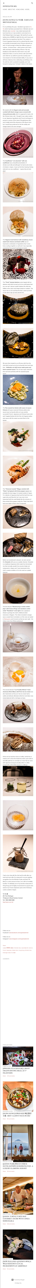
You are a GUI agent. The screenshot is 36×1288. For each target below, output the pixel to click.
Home (5, 9)
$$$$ (11, 948)
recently (13, 31)
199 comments (10, 1118)
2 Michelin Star (17, 948)
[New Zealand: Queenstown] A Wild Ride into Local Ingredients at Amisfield (17, 1263)
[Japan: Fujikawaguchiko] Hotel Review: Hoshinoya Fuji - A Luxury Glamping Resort (18, 1166)
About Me (11, 9)
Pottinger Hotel (7, 952)
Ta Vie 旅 (13, 952)
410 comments (11, 1076)
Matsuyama (7, 619)
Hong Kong (20, 9)
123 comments (10, 1171)
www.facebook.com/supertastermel (18, 932)
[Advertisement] (18, 1022)
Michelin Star (28, 950)
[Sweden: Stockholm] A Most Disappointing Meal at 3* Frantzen (16, 1070)
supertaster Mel (10, 6)
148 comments (11, 1224)
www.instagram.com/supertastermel (19, 939)
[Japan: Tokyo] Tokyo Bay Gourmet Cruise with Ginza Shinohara (16, 1218)
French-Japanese (7, 950)
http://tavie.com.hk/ (8, 902)
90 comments (10, 1269)
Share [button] (4, 945)
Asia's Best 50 (24, 948)
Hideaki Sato (15, 950)
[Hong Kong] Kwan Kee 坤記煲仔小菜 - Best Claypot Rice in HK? (17, 1114)
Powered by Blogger (19, 1279)
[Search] (32, 2)
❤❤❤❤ (8, 948)
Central (31, 948)
